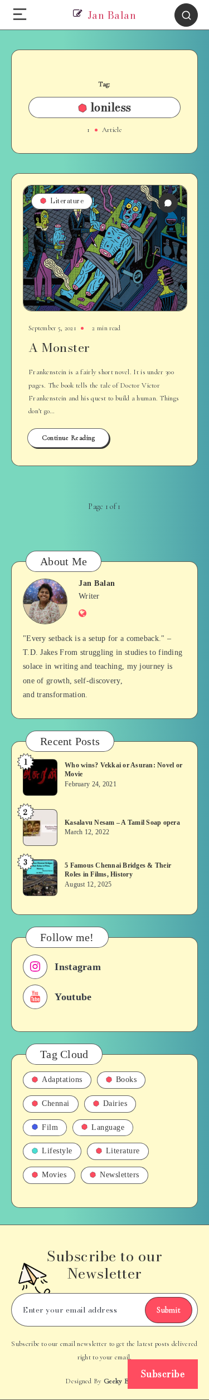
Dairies (115, 1103)
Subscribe (163, 1374)
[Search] (186, 15)
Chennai (56, 1103)
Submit (169, 1310)
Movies (54, 1175)
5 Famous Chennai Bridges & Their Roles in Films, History (118, 869)
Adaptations (62, 1079)
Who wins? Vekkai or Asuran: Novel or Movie (123, 769)
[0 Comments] (168, 203)
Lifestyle (57, 1151)
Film (50, 1127)
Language (107, 1127)
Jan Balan (97, 583)
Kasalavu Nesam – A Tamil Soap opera (122, 822)
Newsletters (119, 1175)
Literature (67, 200)
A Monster (59, 347)
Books (126, 1079)
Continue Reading (68, 437)
